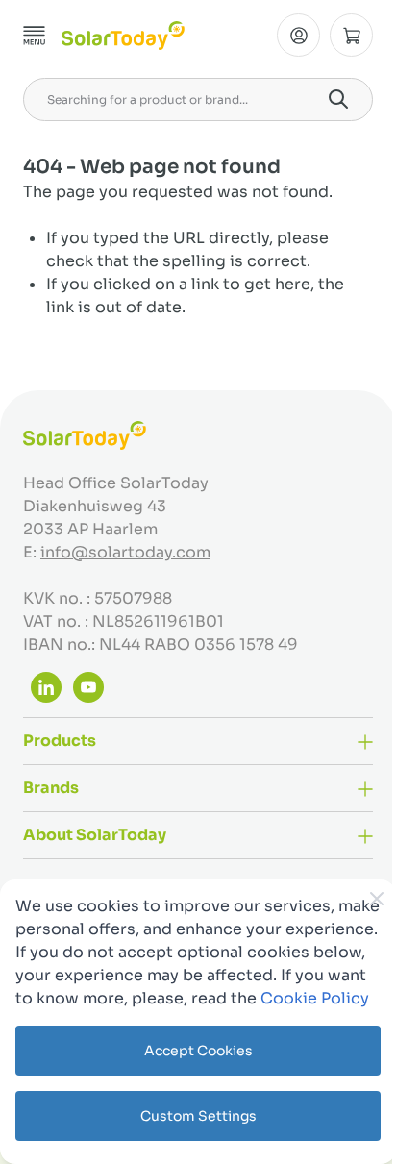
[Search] (338, 99)
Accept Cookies (198, 1050)
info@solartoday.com (125, 552)
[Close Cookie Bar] (376, 898)
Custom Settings (198, 1116)
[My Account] (298, 35)
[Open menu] (34, 35)
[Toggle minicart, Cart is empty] (351, 35)
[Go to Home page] (123, 35)
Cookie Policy (314, 998)
